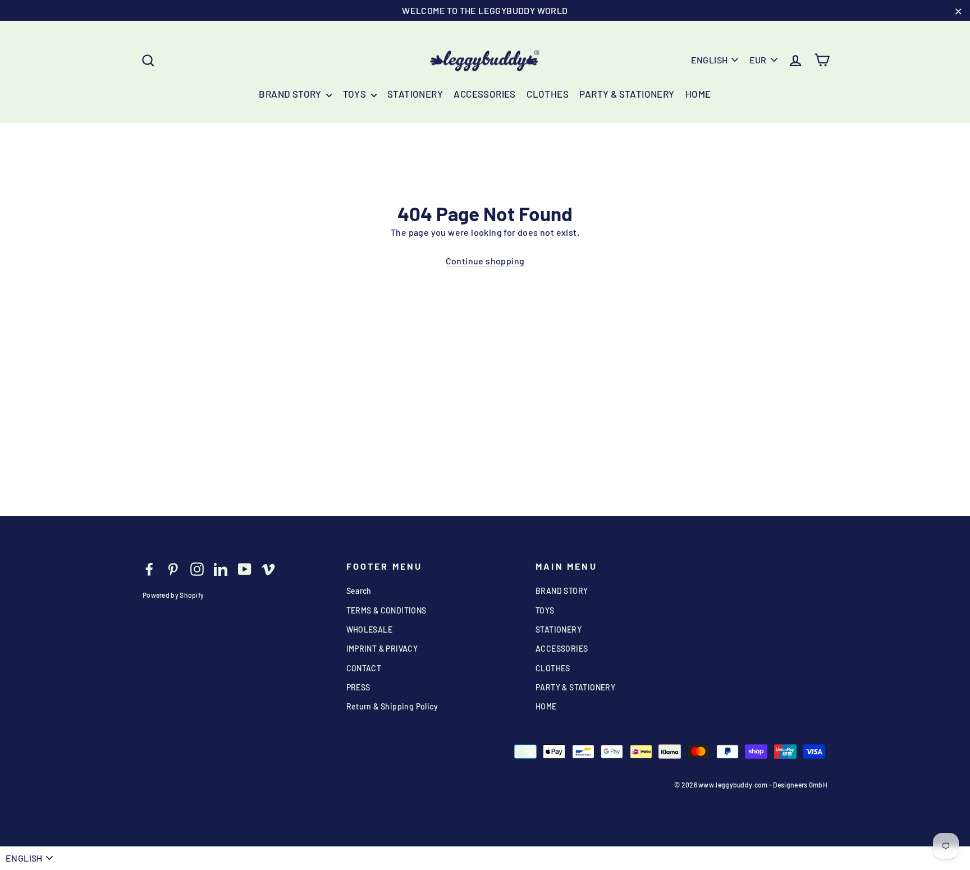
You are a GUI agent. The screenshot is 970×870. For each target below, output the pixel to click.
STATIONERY (415, 93)
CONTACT (364, 668)
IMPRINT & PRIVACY (382, 648)
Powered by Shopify (173, 595)
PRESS (358, 687)
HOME (698, 93)
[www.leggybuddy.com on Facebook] (149, 568)
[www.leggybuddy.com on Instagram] (197, 568)
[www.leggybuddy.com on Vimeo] (268, 568)
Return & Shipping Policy (392, 706)
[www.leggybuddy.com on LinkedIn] (220, 568)
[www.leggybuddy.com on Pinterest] (173, 568)
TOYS (355, 93)
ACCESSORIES (484, 93)
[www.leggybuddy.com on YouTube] (244, 568)
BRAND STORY (291, 93)
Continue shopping (485, 260)
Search (359, 591)
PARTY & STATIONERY (626, 93)
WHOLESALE (369, 629)
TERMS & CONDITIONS (386, 610)
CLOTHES (548, 93)
